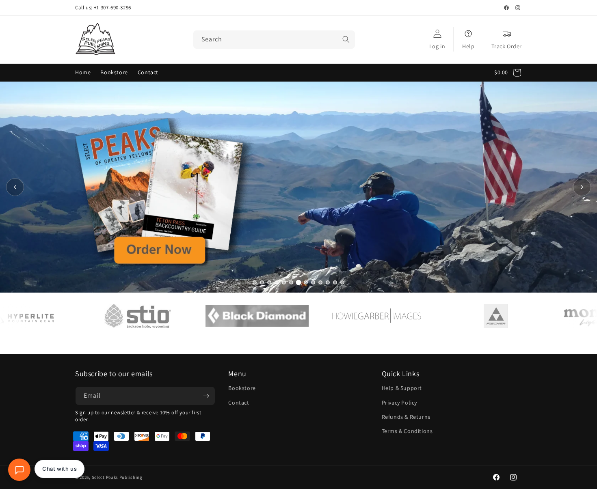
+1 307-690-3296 (112, 7)
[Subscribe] (206, 395)
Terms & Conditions (407, 431)
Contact (238, 402)
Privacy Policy (399, 402)
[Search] (346, 39)
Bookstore (241, 388)
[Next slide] (582, 187)
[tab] (255, 282)
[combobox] (274, 39)
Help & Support (402, 388)
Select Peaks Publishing (117, 477)
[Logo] (110, 316)
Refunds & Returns (406, 416)
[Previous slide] (15, 187)
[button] (510, 73)
